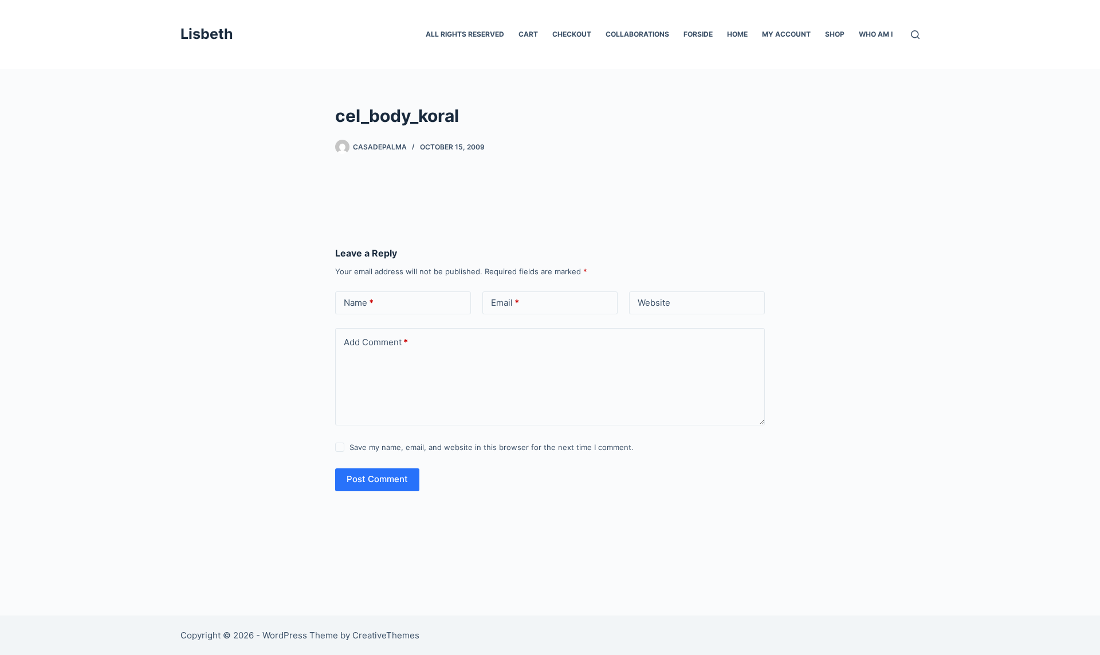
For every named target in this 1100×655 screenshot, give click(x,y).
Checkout (571, 34)
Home (737, 34)
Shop (834, 34)
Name (359, 302)
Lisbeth (206, 33)
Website (654, 302)
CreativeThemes (385, 635)
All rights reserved (465, 34)
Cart (528, 34)
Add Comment (376, 342)
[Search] (915, 34)
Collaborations (637, 34)
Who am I (876, 34)
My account (786, 34)
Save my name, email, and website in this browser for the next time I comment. (491, 447)
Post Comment (377, 479)
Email (505, 302)
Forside (698, 34)
